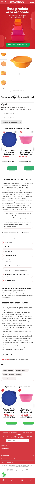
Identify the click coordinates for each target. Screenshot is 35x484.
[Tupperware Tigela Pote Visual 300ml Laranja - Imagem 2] (3, 63)
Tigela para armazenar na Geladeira (12, 374)
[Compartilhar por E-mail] (23, 90)
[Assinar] (27, 440)
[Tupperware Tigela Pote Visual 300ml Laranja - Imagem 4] (3, 82)
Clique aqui (5, 359)
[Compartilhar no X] (21, 90)
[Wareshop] (17, 2)
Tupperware (17, 95)
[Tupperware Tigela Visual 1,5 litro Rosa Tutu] (26, 150)
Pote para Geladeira (8, 370)
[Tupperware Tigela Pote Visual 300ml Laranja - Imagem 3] (3, 73)
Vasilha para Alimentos (21, 370)
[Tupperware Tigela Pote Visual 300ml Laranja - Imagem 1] (3, 54)
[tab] (19, 73)
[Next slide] (3, 88)
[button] (3, 54)
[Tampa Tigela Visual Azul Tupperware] (9, 150)
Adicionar (12, 168)
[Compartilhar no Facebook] (18, 90)
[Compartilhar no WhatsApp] (20, 90)
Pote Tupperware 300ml (9, 378)
